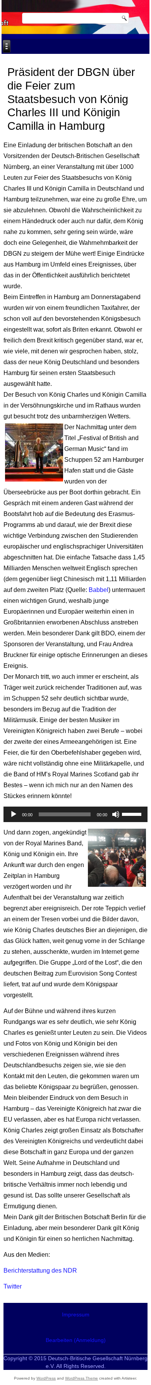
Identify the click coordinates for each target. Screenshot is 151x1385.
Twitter (12, 1286)
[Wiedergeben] (13, 814)
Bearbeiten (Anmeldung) (76, 1340)
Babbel (98, 590)
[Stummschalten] (116, 814)
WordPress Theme (81, 1378)
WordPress (46, 1378)
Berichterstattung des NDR (40, 1270)
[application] (75, 814)
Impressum (75, 1314)
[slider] (133, 814)
